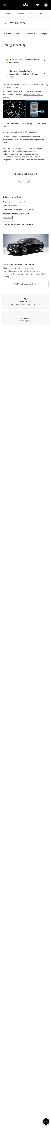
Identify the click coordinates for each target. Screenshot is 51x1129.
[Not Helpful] (28, 180)
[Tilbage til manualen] (6, 22)
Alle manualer (8, 34)
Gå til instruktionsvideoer (25, 284)
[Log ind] (45, 5)
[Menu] (5, 5)
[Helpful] (20, 180)
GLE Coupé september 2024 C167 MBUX (26, 34)
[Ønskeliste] (38, 5)
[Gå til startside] (25, 5)
